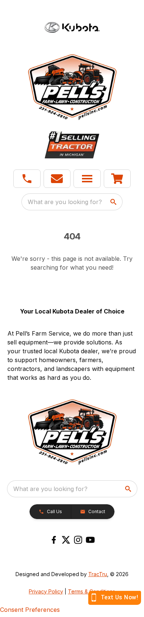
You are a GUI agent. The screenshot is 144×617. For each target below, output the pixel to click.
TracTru (97, 574)
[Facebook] (53, 540)
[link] (117, 178)
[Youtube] (90, 540)
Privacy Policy (46, 591)
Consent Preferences (30, 609)
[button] (27, 178)
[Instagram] (78, 540)
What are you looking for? (65, 202)
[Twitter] (66, 540)
